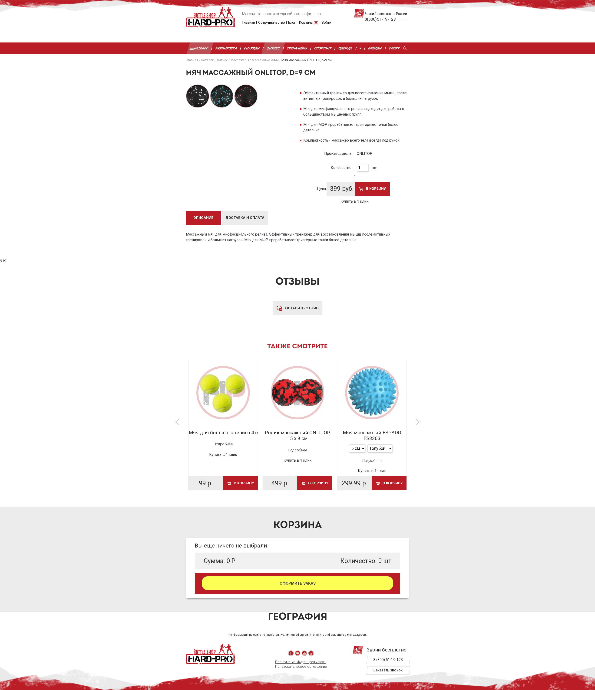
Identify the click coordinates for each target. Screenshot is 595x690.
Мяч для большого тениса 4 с (223, 432)
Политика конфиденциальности (300, 662)
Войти (326, 22)
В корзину (375, 189)
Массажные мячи (265, 60)
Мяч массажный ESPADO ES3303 (372, 435)
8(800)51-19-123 (380, 19)
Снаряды (252, 48)
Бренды (375, 48)
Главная (248, 22)
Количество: (341, 167)
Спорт (394, 48)
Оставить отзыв (301, 308)
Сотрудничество (271, 22)
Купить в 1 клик (354, 201)
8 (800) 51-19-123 (388, 660)
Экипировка (226, 48)
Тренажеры (297, 48)
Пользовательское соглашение (301, 666)
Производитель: (338, 153)
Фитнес (273, 48)
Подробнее (223, 444)
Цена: (322, 189)
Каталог (201, 48)
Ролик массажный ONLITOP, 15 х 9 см (298, 435)
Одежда (345, 48)
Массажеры (240, 60)
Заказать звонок (388, 670)
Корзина (308, 22)
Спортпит (323, 48)
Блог (292, 22)
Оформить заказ (298, 583)
